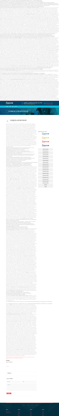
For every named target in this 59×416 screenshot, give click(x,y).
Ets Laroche (7, 411)
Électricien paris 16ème (46, 175)
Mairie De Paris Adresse (37, 100)
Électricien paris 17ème (46, 177)
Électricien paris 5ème (45, 154)
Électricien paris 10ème (46, 164)
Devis (10, 106)
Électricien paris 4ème (45, 152)
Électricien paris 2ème (45, 149)
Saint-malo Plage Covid (13, 100)
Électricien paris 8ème (45, 160)
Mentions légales (8, 412)
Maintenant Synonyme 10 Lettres (28, 100)
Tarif (12, 106)
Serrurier (46, 186)
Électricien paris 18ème (46, 179)
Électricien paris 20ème (46, 182)
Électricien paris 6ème (45, 156)
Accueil (7, 106)
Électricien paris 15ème (46, 173)
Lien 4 (43, 411)
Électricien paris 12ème (46, 167)
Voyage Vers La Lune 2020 (20, 100)
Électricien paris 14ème (46, 171)
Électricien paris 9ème (45, 162)
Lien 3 (31, 411)
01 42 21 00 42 (49, 103)
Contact (15, 106)
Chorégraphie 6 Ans (7, 100)
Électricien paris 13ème (46, 169)
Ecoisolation (45, 184)
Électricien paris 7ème (45, 158)
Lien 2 (19, 411)
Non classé (13, 121)
